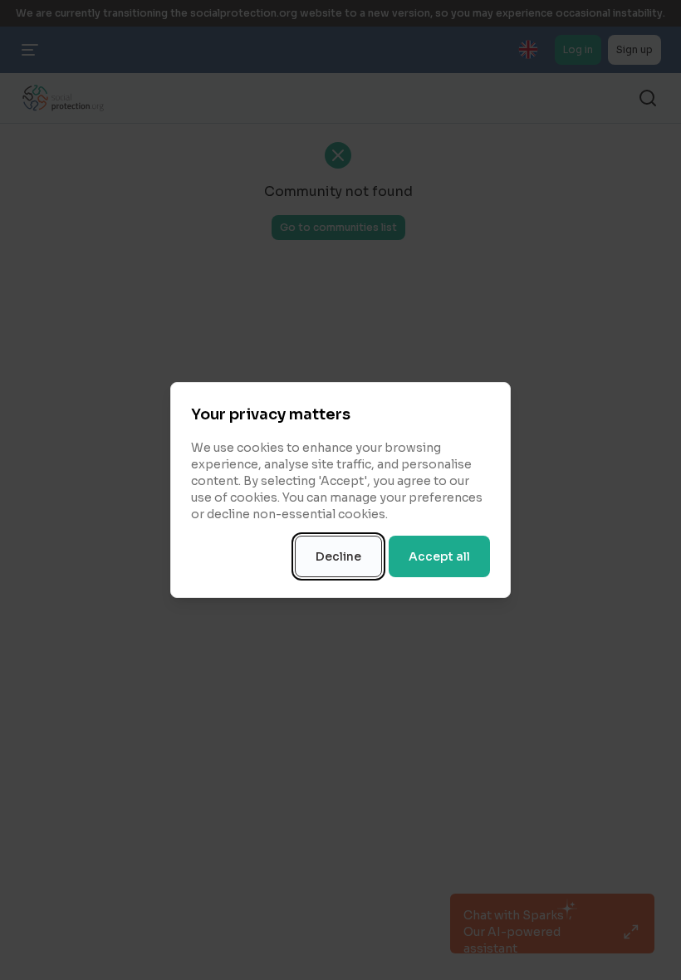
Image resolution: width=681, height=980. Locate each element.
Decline (338, 556)
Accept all (439, 556)
